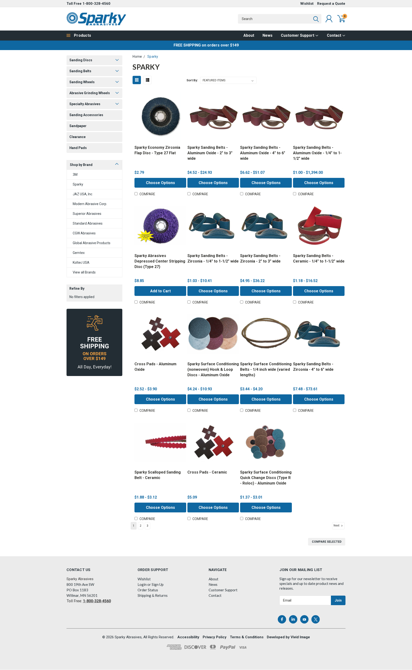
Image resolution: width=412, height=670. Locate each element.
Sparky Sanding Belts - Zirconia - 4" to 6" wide (313, 367)
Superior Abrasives (87, 214)
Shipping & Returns (153, 595)
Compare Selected (326, 541)
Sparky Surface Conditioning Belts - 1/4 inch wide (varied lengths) (266, 369)
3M (75, 174)
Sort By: (192, 80)
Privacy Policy (215, 637)
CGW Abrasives (84, 233)
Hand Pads (78, 148)
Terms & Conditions (246, 637)
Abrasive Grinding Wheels (89, 93)
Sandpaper (78, 126)
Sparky (78, 184)
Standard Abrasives (88, 223)
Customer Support (298, 35)
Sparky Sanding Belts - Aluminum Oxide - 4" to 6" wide (262, 153)
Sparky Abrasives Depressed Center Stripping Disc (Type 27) (159, 261)
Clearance (77, 137)
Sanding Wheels (82, 82)
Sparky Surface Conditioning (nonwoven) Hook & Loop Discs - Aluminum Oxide (213, 369)
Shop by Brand (81, 165)
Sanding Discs (80, 60)
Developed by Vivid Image (288, 637)
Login (142, 584)
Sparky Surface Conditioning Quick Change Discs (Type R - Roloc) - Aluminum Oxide (266, 477)
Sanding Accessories (86, 115)
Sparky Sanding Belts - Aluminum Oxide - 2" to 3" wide (209, 153)
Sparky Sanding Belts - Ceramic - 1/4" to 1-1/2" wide (319, 258)
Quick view (160, 118)
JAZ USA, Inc (82, 194)
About (248, 35)
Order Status (148, 590)
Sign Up (158, 584)
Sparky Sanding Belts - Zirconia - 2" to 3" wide (260, 258)
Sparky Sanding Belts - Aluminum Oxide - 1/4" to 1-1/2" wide (317, 153)
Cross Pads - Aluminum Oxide (155, 367)
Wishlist (307, 3)
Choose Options (160, 182)
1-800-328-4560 (96, 3)
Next (337, 525)
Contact (334, 35)
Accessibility (188, 637)
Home (137, 56)
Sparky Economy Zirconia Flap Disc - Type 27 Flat (157, 150)
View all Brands (84, 272)
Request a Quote (331, 3)
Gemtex (79, 253)
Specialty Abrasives (84, 104)
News (268, 35)
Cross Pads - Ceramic (207, 472)
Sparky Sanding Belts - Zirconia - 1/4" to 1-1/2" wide (213, 258)
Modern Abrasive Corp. (90, 204)
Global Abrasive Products (91, 243)
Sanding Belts (80, 71)
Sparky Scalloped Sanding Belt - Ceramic (157, 475)
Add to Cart (160, 291)
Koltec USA (81, 262)
